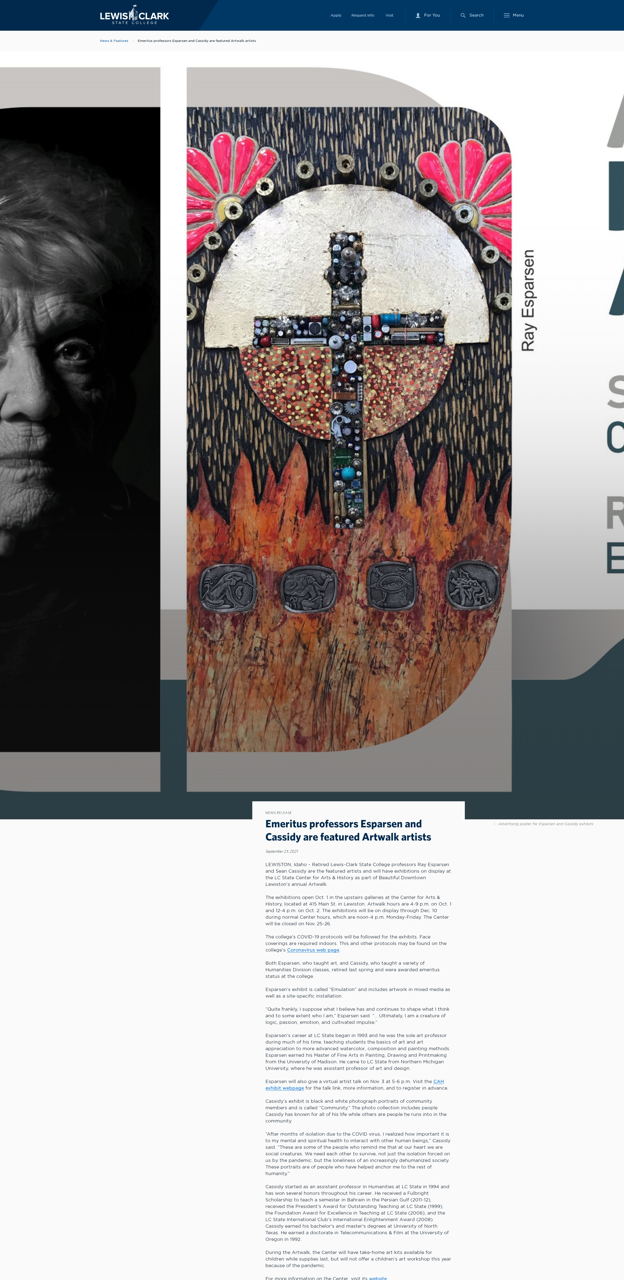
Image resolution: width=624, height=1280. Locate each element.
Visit (389, 15)
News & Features (114, 41)
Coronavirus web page (313, 950)
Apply (336, 15)
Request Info (362, 15)
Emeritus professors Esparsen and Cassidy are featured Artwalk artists (197, 41)
